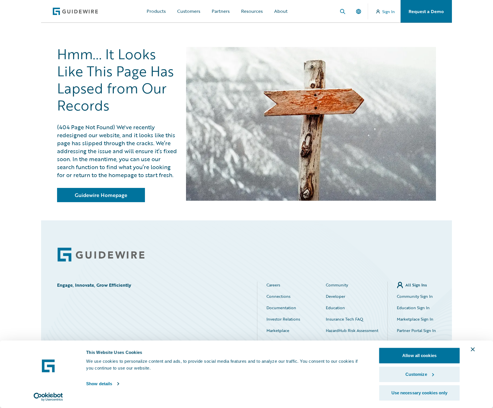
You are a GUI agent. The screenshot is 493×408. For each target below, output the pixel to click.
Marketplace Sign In (415, 319)
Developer (335, 296)
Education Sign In (413, 308)
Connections (278, 296)
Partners (221, 11)
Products (156, 11)
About (281, 11)
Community (337, 285)
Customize (416, 374)
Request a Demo (426, 11)
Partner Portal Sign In (416, 330)
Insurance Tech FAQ (344, 319)
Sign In (388, 12)
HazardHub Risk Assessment (352, 330)
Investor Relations (283, 319)
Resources (252, 11)
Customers (188, 11)
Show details (99, 383)
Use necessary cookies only (419, 392)
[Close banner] (473, 349)
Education (335, 308)
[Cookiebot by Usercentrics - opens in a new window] (48, 397)
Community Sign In (415, 296)
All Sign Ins (416, 285)
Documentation (281, 308)
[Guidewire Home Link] (101, 255)
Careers (273, 285)
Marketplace (277, 330)
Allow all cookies (419, 355)
